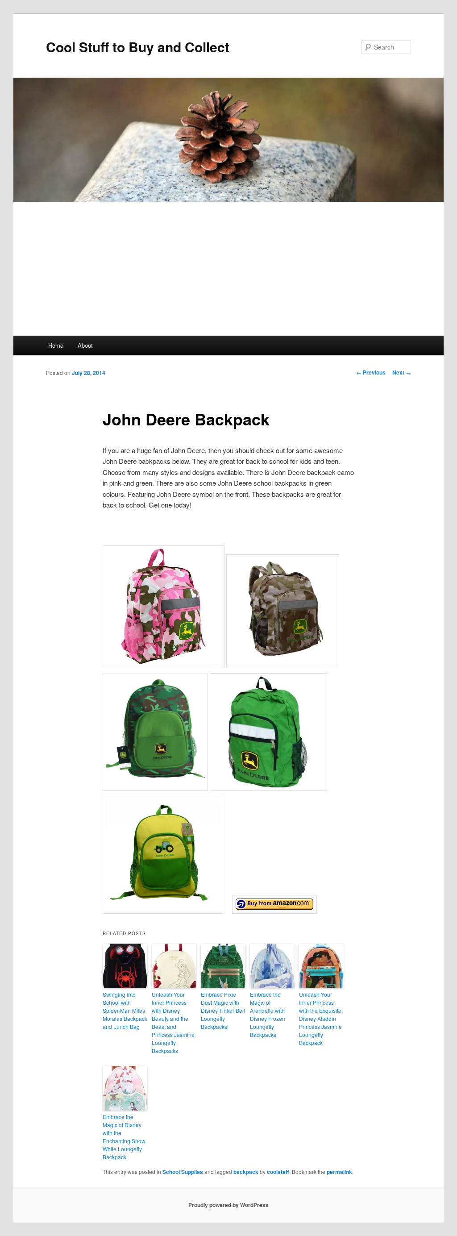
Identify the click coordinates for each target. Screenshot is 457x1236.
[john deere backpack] (274, 911)
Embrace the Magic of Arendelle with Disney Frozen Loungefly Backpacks (267, 1014)
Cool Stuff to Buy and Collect (137, 46)
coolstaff (278, 1172)
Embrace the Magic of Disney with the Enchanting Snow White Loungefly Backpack (124, 1137)
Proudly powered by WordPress (228, 1205)
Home (55, 345)
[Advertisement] (228, 268)
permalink (339, 1172)
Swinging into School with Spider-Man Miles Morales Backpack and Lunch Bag (125, 1010)
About (85, 345)
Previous (371, 372)
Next (401, 372)
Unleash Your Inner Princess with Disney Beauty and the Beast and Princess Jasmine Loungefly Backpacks (173, 1022)
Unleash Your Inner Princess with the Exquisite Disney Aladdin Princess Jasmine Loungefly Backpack (320, 1018)
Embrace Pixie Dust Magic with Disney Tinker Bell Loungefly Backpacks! (223, 1010)
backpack (245, 1172)
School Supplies (182, 1172)
